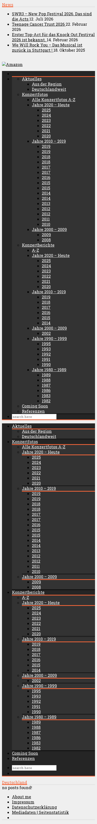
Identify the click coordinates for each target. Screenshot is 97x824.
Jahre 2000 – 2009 (49, 229)
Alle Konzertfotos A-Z (53, 99)
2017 (46, 167)
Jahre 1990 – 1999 (49, 338)
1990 (46, 364)
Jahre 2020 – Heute (51, 104)
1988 (46, 380)
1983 (46, 395)
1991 (46, 359)
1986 (46, 390)
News (7, 4)
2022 (46, 125)
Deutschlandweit (49, 89)
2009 (46, 234)
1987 (46, 385)
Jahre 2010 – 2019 (49, 141)
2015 (46, 182)
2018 (46, 156)
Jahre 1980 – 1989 (49, 369)
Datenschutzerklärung (34, 807)
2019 (46, 146)
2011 (46, 219)
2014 (46, 193)
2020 (46, 135)
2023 (46, 120)
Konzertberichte (38, 245)
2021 (46, 130)
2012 (46, 208)
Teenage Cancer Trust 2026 (39, 24)
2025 (46, 110)
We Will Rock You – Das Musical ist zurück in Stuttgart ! (47, 47)
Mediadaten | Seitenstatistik (40, 812)
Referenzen (33, 411)
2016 (46, 177)
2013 (46, 203)
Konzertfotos (35, 94)
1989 (46, 374)
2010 (46, 224)
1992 (46, 354)
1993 (46, 348)
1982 (46, 400)
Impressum (23, 801)
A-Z (35, 250)
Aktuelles (32, 78)
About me (21, 796)
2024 (46, 115)
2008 (46, 239)
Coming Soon (35, 406)
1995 (46, 343)
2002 (46, 333)
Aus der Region (47, 84)
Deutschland (14, 782)
